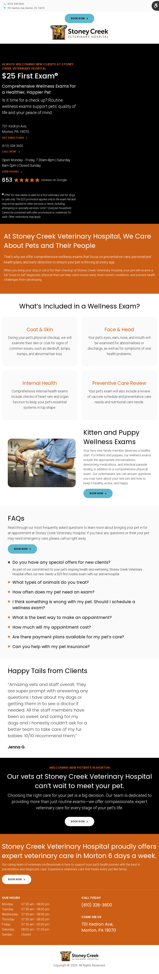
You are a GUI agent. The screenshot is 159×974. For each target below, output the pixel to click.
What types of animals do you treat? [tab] (50, 582)
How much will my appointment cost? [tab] (51, 627)
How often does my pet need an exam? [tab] (53, 592)
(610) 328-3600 (15, 3)
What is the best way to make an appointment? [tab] (62, 617)
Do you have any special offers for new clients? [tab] (61, 562)
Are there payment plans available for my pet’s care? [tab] (68, 637)
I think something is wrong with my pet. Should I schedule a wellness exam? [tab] (73, 605)
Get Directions (13, 138)
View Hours (10, 171)
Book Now (78, 18)
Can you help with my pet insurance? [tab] (51, 646)
